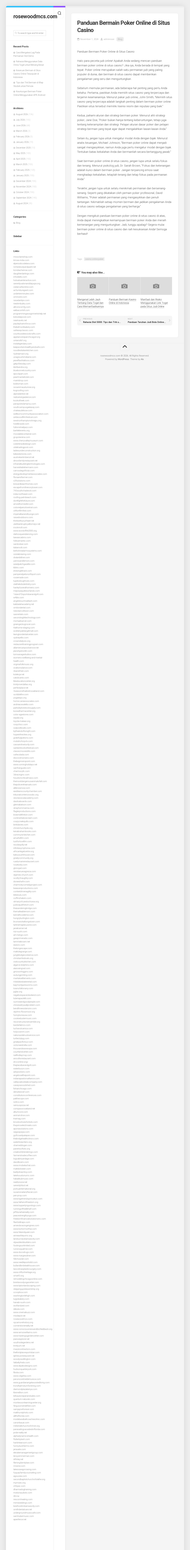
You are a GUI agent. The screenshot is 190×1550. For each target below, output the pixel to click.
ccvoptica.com (20, 1292)
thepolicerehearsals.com (25, 784)
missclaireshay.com (23, 257)
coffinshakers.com (22, 898)
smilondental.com (21, 607)
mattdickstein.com (22, 1169)
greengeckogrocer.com (24, 624)
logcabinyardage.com (23, 1158)
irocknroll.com (20, 527)
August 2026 (22, 114)
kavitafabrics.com (21, 1025)
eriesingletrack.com (22, 571)
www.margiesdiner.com (24, 1255)
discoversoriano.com (23, 758)
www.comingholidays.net (25, 764)
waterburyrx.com (21, 1068)
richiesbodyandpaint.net (24, 267)
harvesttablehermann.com (25, 467)
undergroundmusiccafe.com (27, 1513)
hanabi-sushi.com (21, 1302)
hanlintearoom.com (22, 1442)
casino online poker (94, 259)
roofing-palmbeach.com (24, 497)
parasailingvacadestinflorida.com (29, 1429)
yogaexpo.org (19, 698)
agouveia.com (20, 1476)
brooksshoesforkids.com (25, 1122)
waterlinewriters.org (22, 1142)
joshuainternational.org (24, 1189)
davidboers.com (21, 1162)
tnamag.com (19, 1118)
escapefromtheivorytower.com (27, 487)
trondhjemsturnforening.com (27, 1386)
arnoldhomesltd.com (23, 504)
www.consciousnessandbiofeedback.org (32, 1329)
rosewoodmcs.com (29, 16)
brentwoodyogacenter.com (26, 1282)
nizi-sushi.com (20, 931)
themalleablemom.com (24, 911)
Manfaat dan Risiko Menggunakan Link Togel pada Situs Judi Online (154, 303)
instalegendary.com (22, 343)
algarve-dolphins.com (23, 965)
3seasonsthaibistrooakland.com (28, 691)
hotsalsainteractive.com (24, 280)
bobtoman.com (20, 384)
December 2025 (23, 148)
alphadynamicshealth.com (25, 1436)
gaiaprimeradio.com (23, 938)
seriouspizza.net (21, 1105)
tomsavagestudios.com (24, 654)
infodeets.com (20, 277)
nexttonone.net (20, 1182)
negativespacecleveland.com (27, 995)
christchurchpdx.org (23, 828)
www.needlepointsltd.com (25, 1262)
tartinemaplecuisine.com (25, 925)
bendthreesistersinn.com (25, 1008)
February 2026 (23, 136)
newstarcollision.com (23, 611)
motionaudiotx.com (22, 1493)
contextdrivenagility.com (24, 891)
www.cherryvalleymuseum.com (28, 440)
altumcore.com (20, 1112)
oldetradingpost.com (23, 447)
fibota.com (18, 1372)
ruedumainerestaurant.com (26, 861)
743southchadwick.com (24, 490)
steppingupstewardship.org (26, 1289)
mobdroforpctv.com (23, 741)
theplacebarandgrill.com (24, 1065)
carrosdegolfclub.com (24, 470)
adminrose (109, 39)
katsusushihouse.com (24, 855)
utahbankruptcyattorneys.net (26, 524)
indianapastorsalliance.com (26, 1078)
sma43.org (18, 1275)
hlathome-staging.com (24, 627)
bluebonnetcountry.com (24, 370)
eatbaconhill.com (21, 310)
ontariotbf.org (19, 340)
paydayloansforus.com (24, 323)
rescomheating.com (23, 1499)
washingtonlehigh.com (24, 1296)
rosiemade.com (20, 577)
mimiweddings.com (22, 1503)
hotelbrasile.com (21, 424)
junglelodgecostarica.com (25, 955)
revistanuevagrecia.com (24, 871)
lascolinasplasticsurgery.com (27, 1269)
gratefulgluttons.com (23, 738)
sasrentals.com (20, 614)
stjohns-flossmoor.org (24, 1012)
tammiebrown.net (21, 941)
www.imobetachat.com (24, 1165)
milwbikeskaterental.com (25, 982)
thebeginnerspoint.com (24, 761)
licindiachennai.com (22, 270)
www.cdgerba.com (22, 1376)
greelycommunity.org (23, 858)
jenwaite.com (19, 1449)
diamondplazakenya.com (25, 1389)
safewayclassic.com (23, 330)
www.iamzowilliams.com (25, 1332)
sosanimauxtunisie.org (24, 387)
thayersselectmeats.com (25, 1125)
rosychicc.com (20, 724)
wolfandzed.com (21, 1305)
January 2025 (22, 175)
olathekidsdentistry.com (24, 584)
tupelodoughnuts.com (23, 581)
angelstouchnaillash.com (25, 601)
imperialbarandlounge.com (26, 514)
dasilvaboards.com (22, 801)
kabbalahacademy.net (23, 604)
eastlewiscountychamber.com (27, 791)
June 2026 (21, 125)
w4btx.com (18, 597)
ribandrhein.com (21, 671)
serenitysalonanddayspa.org (26, 283)
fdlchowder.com (21, 1259)
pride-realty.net (20, 1432)
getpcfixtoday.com (22, 364)
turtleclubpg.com (21, 1038)
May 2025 (20, 153)
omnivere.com (20, 297)
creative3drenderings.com (25, 1152)
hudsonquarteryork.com (24, 1369)
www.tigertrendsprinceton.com (27, 1199)
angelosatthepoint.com (24, 1075)
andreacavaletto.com (23, 704)
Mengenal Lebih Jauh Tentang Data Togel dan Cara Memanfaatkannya (90, 303)
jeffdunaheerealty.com (23, 1212)
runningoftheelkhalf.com (24, 1209)
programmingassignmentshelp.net (29, 313)
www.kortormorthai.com (25, 1229)
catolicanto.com (21, 678)
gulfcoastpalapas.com (24, 1135)
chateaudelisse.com (22, 410)
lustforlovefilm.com (22, 841)
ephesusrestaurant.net (23, 1356)
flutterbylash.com (21, 1439)
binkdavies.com (20, 824)
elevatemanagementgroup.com (28, 1452)
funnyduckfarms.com (23, 1446)
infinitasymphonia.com (24, 848)
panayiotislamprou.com (24, 404)
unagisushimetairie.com (24, 357)
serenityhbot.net (20, 1185)
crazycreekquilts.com (23, 821)
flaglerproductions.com (24, 811)
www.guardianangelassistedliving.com (31, 1382)
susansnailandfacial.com (25, 1192)
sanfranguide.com (22, 768)
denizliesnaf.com (21, 1092)
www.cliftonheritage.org (24, 1272)
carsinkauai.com (21, 1422)
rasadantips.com (21, 300)
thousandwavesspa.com (25, 1048)
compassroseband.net (24, 1108)
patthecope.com (21, 1098)
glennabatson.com (22, 804)
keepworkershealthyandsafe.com (29, 347)
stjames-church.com (23, 875)
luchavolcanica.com (23, 1028)
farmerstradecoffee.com (25, 1155)
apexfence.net (19, 1519)
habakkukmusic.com (23, 1179)
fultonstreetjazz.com (23, 427)
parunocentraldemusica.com (27, 1379)
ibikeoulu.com (20, 895)
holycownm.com (21, 1032)
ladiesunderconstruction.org (26, 450)
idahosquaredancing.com (25, 534)
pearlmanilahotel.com (23, 377)
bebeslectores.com (22, 454)
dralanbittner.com (21, 557)
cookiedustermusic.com (25, 1018)
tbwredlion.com (20, 1392)
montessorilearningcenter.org (27, 1402)
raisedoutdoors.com (23, 517)
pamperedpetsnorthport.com (27, 574)
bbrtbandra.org (20, 367)
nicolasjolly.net (20, 845)
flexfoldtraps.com (21, 1222)
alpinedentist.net (20, 394)
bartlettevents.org (21, 430)
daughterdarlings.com (23, 273)
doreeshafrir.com (21, 881)
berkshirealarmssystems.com (27, 551)
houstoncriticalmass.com (25, 778)
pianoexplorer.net (21, 1339)
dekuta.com (18, 1309)
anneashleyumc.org (22, 1235)
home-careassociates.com (26, 701)
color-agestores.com (23, 714)
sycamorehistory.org (23, 1322)
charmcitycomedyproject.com (27, 885)
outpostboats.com (22, 728)
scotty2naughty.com (23, 878)
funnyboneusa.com (22, 1015)
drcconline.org (20, 1062)
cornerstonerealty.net (23, 1325)
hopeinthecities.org (22, 734)
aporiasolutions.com (23, 1129)
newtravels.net (20, 320)
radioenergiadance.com (24, 397)
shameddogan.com (22, 1145)
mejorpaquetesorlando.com (26, 591)
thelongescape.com (22, 948)
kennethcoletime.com (23, 915)
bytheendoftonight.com (24, 731)
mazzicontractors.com (24, 1349)
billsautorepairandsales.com (26, 1396)
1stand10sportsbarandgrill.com (28, 594)
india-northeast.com (22, 494)
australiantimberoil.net (23, 457)
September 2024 (23, 198)
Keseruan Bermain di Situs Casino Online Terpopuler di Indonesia (27, 73)
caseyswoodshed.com (24, 1085)
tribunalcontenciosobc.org (25, 794)
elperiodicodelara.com (23, 263)
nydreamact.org (20, 354)
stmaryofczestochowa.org (26, 901)
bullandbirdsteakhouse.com (26, 1265)
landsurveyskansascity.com (26, 1239)
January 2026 (22, 142)
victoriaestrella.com (22, 1045)
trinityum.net (19, 1346)
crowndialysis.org (21, 641)
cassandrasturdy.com (23, 744)
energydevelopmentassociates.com (30, 474)
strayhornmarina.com (23, 808)
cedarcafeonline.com (23, 287)
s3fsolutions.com (21, 481)
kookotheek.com (21, 400)
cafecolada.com (21, 754)
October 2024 (22, 192)
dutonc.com (19, 945)
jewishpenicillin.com (22, 651)
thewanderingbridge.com (25, 908)
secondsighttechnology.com (26, 617)
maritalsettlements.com (24, 978)
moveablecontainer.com (24, 434)
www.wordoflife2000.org (25, 531)
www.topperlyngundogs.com (27, 1205)
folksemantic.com (22, 541)
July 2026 (20, 120)
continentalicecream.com (25, 818)
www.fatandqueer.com (24, 1232)
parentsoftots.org (21, 1149)
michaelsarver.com (22, 621)
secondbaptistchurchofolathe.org (29, 1479)
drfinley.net (18, 1459)
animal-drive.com (21, 1115)
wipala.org (18, 718)
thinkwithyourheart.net (23, 521)
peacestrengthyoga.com (24, 1215)
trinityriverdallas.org (22, 684)
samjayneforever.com (23, 1409)
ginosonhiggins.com (23, 971)
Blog (18, 223)
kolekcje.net (18, 674)
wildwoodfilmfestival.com (25, 417)
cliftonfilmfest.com (22, 510)
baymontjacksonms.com (25, 985)
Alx (142, 359)
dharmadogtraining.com (24, 1489)
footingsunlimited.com (24, 1245)
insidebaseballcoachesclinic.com (29, 1419)
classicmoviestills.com (24, 751)
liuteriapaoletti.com (22, 998)
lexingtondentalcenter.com (25, 634)
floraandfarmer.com (23, 477)
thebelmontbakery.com (24, 327)
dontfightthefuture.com (24, 501)
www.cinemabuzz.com (24, 1312)
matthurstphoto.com (23, 1412)
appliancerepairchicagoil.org (26, 337)
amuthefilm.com (21, 838)
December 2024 (23, 181)
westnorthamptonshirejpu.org (27, 420)
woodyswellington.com (24, 1359)
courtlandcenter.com (23, 1052)
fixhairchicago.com (22, 1088)
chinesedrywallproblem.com (26, 1005)
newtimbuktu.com (21, 303)
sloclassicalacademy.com (25, 798)
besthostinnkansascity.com (26, 1506)
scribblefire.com (20, 694)
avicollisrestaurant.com (24, 1058)
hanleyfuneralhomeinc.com (26, 587)
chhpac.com (19, 1486)
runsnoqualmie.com (23, 1249)
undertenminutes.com (23, 293)
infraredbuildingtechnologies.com (29, 464)
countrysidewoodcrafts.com (27, 334)
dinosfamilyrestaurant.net (25, 460)
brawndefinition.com (23, 815)
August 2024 (22, 203)
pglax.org (17, 991)
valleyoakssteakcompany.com (27, 1082)
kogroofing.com (21, 390)
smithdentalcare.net (22, 1509)
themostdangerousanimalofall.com (30, 781)
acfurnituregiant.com (23, 290)
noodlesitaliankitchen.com (25, 350)
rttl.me (16, 1496)
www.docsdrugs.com (23, 1252)
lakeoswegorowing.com (24, 1469)
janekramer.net (20, 928)
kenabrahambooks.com (24, 831)
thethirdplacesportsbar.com (26, 1352)
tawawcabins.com (22, 537)
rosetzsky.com (20, 865)
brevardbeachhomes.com (25, 484)
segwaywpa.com (21, 1132)
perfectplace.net (20, 688)
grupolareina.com (21, 437)
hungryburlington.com (23, 918)
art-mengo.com (20, 935)
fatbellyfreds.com (21, 1362)
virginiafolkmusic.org (23, 664)
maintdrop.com (20, 380)
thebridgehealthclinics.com (26, 1138)
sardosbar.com (20, 544)
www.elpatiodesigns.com (25, 1366)
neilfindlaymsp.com (22, 1055)
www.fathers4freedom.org (25, 1202)
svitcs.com (18, 1102)
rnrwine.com (19, 1466)
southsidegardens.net (23, 1342)
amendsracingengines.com (26, 1225)
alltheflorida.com (21, 1416)
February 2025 (23, 170)
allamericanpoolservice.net (26, 648)
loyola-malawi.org (21, 721)
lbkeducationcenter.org (24, 681)
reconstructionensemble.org (26, 1022)
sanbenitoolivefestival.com (26, 748)
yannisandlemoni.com (23, 561)
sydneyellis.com (20, 637)
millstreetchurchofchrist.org (26, 1426)
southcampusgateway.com (26, 407)
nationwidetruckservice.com (26, 1035)
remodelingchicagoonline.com (27, 1279)
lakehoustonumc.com (23, 1175)
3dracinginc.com (21, 774)
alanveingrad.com (21, 968)
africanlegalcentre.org (23, 851)
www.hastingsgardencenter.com (28, 1336)
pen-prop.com (20, 1195)
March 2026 (21, 131)
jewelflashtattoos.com (23, 360)
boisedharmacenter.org (24, 711)
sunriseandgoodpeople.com (26, 1002)
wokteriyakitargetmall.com (25, 631)
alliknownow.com (21, 788)
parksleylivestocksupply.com (27, 708)
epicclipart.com (20, 374)
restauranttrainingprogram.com (28, 644)
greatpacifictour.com (23, 1042)
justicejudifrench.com (23, 905)
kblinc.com (18, 567)
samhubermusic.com (23, 1516)
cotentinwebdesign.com (24, 444)
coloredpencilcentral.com (25, 507)
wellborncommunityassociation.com (30, 414)
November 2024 (23, 186)
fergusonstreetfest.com (24, 1406)
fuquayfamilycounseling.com (27, 1472)
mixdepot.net (19, 1316)
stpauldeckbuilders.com (24, 1242)
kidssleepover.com (22, 317)
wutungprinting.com (22, 975)
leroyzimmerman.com (23, 1456)
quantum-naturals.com (24, 1399)
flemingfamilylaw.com (23, 1463)
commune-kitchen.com (24, 835)
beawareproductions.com (25, 888)
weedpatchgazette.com (24, 564)
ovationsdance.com (22, 668)
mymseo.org (19, 1483)
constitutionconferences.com (27, 1095)
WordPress (123, 359)
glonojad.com (20, 868)
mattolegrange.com (22, 951)
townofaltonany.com (23, 988)
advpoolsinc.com (21, 1072)
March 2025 (21, 164)
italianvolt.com (20, 547)
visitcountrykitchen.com (24, 961)
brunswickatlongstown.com (26, 921)
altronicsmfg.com (21, 307)
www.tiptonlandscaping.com (26, 1285)
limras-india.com (21, 260)
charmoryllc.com (21, 771)
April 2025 (20, 159)
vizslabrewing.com (22, 554)
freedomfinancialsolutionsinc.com (29, 1219)
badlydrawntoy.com (22, 1172)
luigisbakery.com (21, 1299)
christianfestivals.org (23, 958)
